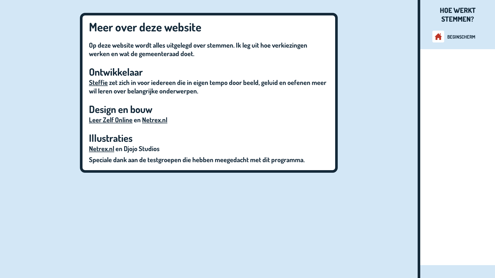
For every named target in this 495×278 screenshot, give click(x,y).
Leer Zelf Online (111, 119)
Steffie (98, 82)
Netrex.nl (154, 119)
